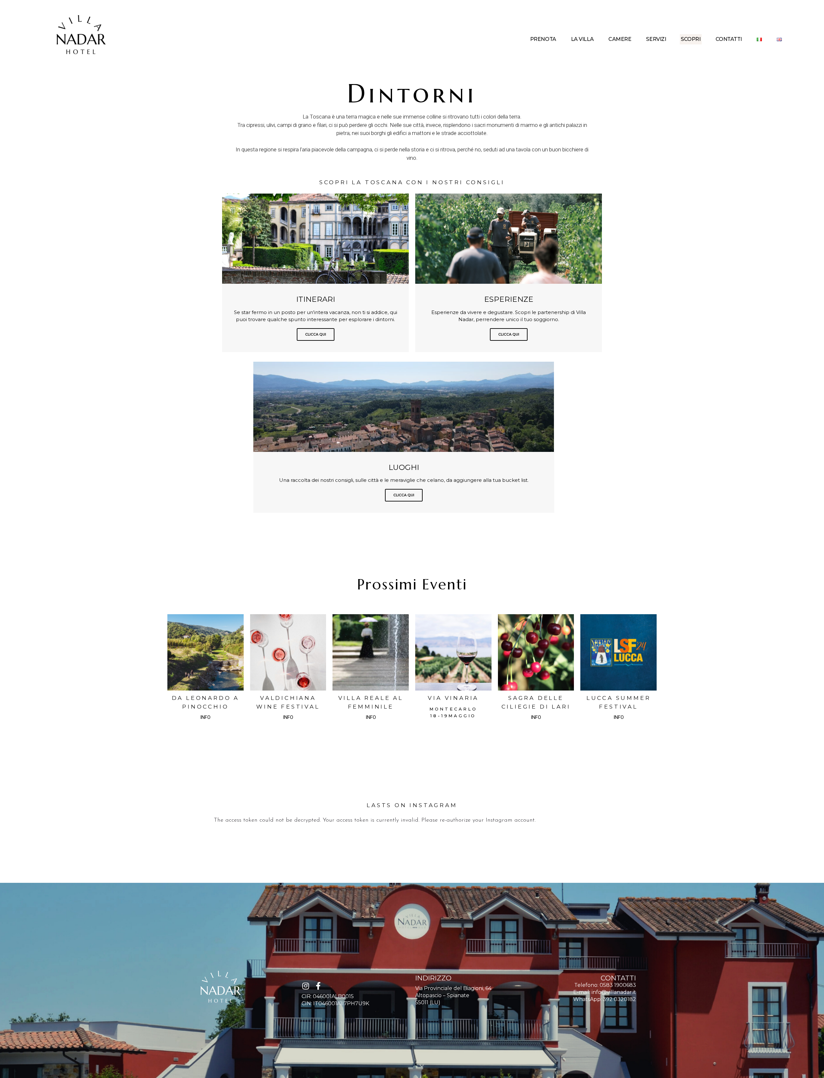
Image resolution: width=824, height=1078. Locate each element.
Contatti (729, 39)
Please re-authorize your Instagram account (478, 820)
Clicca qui (315, 334)
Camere (619, 39)
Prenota (543, 39)
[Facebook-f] (318, 986)
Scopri (690, 39)
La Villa (582, 39)
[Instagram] (305, 986)
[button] (205, 717)
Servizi (656, 39)
